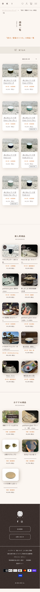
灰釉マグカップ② (10, 454)
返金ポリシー (20, 563)
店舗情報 (29, 554)
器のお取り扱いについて (14, 554)
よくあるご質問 (27, 550)
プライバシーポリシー (20, 557)
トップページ (11, 550)
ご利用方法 (24, 554)
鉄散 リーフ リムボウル (10, 425)
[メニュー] (35, 3)
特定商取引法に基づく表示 (16, 560)
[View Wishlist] (22, 4)
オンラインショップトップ (9, 10)
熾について (19, 550)
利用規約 (28, 560)
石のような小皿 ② (30, 454)
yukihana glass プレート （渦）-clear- (30, 426)
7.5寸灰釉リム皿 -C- (10, 484)
